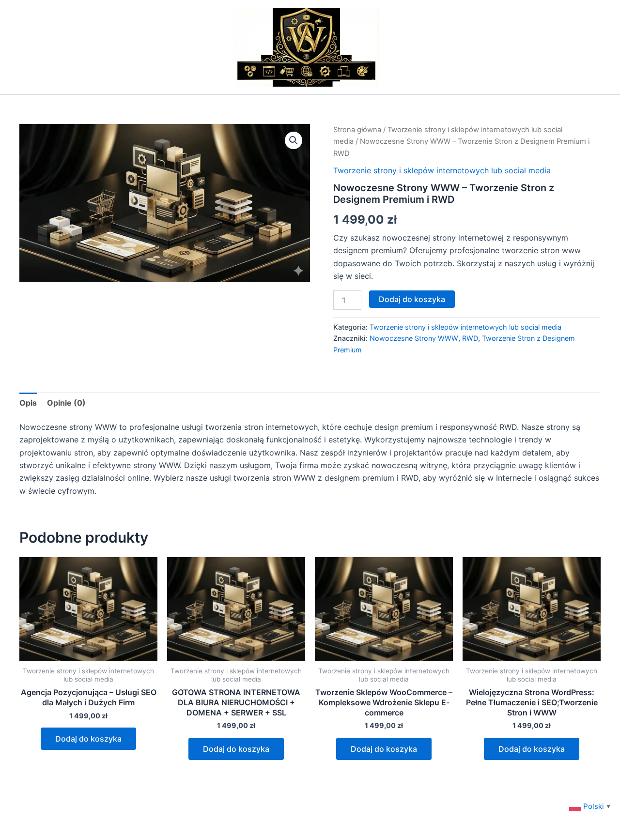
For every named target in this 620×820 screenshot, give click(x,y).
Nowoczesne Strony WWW (414, 338)
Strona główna (357, 129)
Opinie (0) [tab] (66, 403)
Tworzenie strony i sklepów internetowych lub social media (442, 170)
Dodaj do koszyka (412, 299)
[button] (293, 140)
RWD (470, 338)
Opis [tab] (28, 403)
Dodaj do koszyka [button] (88, 739)
